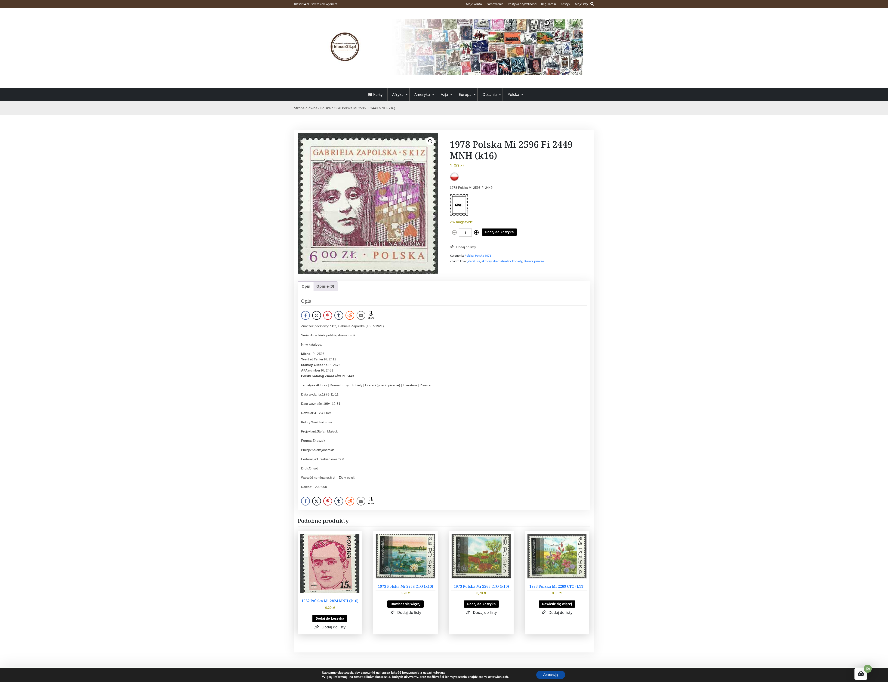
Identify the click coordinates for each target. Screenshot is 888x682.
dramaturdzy (502, 261)
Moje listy (581, 4)
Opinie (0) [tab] (325, 286)
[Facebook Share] (305, 315)
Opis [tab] (306, 286)
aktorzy (486, 261)
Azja (444, 94)
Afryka (398, 94)
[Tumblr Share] (338, 315)
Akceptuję (550, 675)
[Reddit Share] (349, 315)
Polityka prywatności (522, 4)
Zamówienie (495, 4)
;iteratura (473, 261)
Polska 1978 (483, 255)
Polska (513, 94)
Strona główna (305, 108)
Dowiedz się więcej (405, 604)
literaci (528, 261)
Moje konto (474, 4)
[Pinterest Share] (327, 315)
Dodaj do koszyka (499, 232)
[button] (430, 141)
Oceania (489, 94)
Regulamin (548, 4)
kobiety (517, 261)
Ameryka (422, 94)
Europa (465, 94)
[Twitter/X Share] (316, 315)
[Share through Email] (361, 315)
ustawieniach (498, 677)
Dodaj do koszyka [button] (330, 618)
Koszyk (565, 4)
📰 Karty (375, 94)
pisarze (539, 261)
